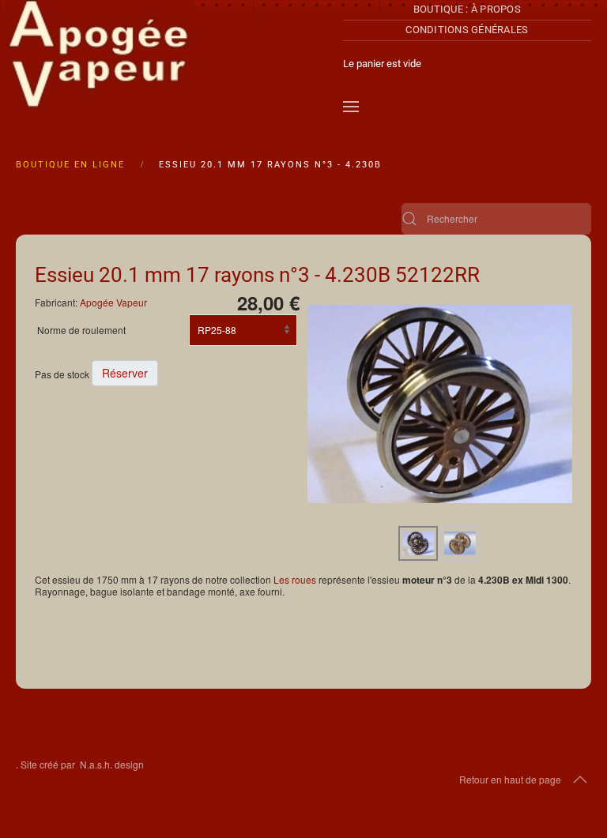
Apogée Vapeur (113, 302)
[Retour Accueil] (99, 63)
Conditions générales (466, 30)
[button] (351, 106)
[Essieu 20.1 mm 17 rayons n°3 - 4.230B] (439, 402)
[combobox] (496, 219)
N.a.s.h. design (112, 764)
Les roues (294, 579)
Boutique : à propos (467, 9)
